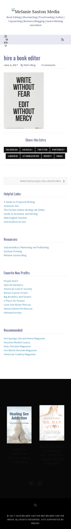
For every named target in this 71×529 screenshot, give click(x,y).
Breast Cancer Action (16, 292)
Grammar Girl (11, 206)
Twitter (42, 149)
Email (60, 156)
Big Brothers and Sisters (17, 296)
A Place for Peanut (14, 300)
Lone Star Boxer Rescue (17, 304)
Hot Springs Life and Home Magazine (24, 338)
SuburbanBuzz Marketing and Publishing (26, 247)
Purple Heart (11, 281)
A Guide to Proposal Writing (19, 202)
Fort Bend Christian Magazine (20, 350)
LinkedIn (13, 156)
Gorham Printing (13, 251)
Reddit (48, 156)
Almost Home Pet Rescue (18, 308)
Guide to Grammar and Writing (21, 213)
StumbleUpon (31, 156)
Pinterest (58, 149)
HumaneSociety (13, 312)
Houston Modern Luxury (17, 342)
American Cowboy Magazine (20, 354)
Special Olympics (13, 285)
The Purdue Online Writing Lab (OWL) (24, 210)
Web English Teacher (15, 217)
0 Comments (48, 65)
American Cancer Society (18, 289)
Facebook (12, 149)
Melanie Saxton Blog (15, 255)
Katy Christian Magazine (17, 346)
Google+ (27, 149)
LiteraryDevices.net (15, 221)
